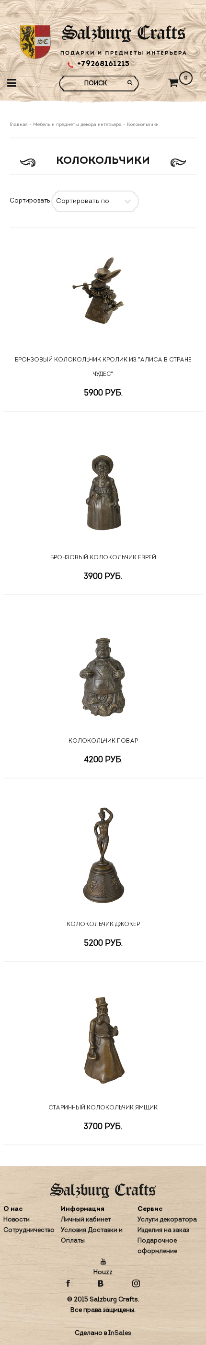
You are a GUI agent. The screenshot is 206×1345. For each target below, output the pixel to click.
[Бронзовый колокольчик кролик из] (103, 292)
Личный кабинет (86, 1220)
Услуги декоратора (167, 1220)
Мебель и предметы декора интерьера (77, 124)
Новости (16, 1220)
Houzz (103, 1272)
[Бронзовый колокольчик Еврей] (103, 489)
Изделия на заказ (163, 1230)
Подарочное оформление (157, 1246)
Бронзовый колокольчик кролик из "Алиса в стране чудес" (103, 367)
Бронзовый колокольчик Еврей (103, 558)
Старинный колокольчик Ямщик (103, 1108)
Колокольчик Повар (103, 741)
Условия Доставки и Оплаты (92, 1235)
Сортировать (30, 201)
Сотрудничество (29, 1230)
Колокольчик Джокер (103, 924)
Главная (19, 124)
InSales (119, 1333)
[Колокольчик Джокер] (103, 856)
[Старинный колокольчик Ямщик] (103, 1040)
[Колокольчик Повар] (103, 673)
